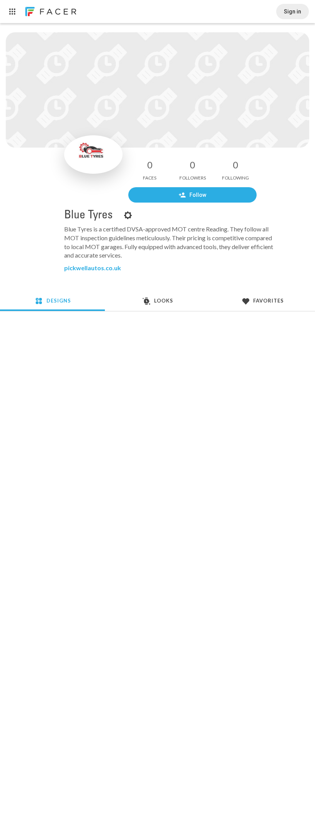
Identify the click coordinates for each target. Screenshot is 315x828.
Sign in (292, 11)
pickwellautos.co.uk (92, 267)
